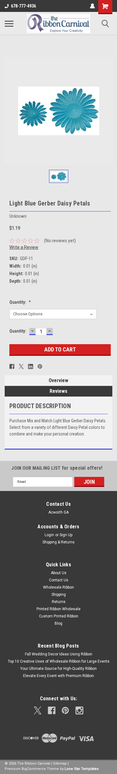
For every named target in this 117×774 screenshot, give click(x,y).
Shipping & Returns (58, 542)
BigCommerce (34, 769)
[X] (21, 366)
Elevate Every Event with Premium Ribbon (58, 676)
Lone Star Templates (82, 769)
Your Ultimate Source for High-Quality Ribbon (58, 668)
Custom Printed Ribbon (58, 616)
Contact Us (58, 580)
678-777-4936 (23, 5)
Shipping (58, 594)
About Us (58, 573)
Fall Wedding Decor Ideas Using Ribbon (58, 654)
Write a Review (23, 247)
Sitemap (60, 763)
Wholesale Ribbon (58, 587)
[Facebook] (11, 366)
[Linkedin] (30, 366)
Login (49, 535)
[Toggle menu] (9, 23)
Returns (59, 602)
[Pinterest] (39, 366)
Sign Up (66, 535)
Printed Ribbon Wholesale (58, 609)
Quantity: (20, 302)
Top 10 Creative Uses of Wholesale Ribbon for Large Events (59, 661)
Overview (58, 380)
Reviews (58, 391)
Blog (58, 623)
